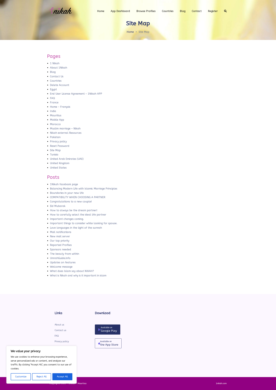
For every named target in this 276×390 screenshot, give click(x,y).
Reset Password (59, 145)
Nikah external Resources (65, 132)
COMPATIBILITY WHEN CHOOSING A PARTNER (77, 197)
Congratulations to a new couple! (71, 201)
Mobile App (57, 119)
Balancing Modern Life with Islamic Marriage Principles (83, 188)
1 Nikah (54, 63)
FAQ (52, 98)
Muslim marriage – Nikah (65, 128)
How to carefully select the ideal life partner (78, 214)
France (54, 102)
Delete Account (59, 85)
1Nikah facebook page (64, 184)
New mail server (60, 236)
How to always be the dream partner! (73, 210)
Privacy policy (58, 141)
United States (58, 167)
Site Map (55, 150)
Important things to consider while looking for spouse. (83, 223)
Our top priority (59, 240)
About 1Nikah (58, 67)
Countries (55, 80)
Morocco (55, 124)
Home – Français (60, 106)
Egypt (53, 89)
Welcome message (61, 266)
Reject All (42, 376)
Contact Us (56, 76)
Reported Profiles (61, 245)
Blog (53, 71)
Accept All (62, 376)
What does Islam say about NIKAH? (72, 271)
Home (130, 31)
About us (59, 324)
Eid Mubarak (57, 206)
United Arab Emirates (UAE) (67, 158)
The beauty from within (64, 253)
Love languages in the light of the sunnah (76, 227)
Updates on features (63, 262)
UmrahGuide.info (60, 258)
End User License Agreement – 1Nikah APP (76, 93)
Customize (21, 376)
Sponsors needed (60, 249)
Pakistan (55, 137)
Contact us (60, 330)
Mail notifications (60, 232)
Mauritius (55, 115)
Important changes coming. (67, 218)
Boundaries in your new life (67, 192)
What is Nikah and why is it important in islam (78, 275)
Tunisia (54, 154)
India (53, 111)
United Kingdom (59, 163)
